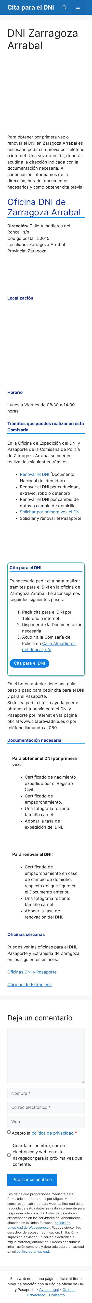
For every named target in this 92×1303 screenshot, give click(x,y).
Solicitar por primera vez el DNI (50, 511)
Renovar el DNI (34, 474)
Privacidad (36, 1295)
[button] (64, 7)
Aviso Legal (49, 1289)
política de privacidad (53, 1133)
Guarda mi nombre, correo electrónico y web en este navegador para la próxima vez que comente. (47, 1155)
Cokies (69, 1289)
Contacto (57, 1295)
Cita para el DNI (30, 7)
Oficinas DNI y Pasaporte (32, 972)
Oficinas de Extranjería (29, 984)
